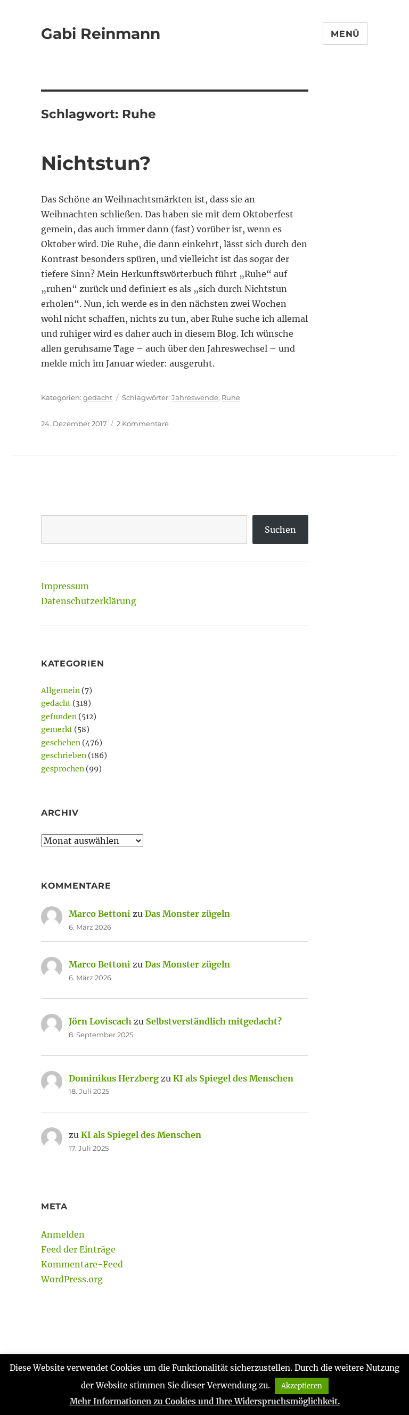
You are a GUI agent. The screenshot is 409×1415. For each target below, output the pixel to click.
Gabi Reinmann (100, 34)
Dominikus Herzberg (114, 1078)
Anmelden (63, 1234)
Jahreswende (194, 397)
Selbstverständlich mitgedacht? (214, 1021)
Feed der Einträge (78, 1249)
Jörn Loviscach (100, 1021)
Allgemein (60, 690)
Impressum (65, 586)
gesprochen (62, 769)
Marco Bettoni (99, 913)
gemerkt (56, 729)
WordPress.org (72, 1279)
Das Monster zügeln (187, 913)
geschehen (60, 742)
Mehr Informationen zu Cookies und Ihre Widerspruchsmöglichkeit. (205, 1401)
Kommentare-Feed (82, 1264)
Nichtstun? (96, 163)
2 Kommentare (143, 423)
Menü (345, 34)
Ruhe (231, 397)
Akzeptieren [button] (301, 1385)
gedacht (97, 397)
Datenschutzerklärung (88, 601)
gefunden (59, 716)
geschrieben (63, 755)
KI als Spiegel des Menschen (233, 1078)
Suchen (280, 529)
